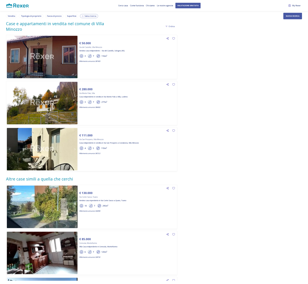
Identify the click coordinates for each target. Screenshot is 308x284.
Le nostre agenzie (165, 5)
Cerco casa (123, 5)
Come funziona (137, 5)
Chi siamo (150, 5)
